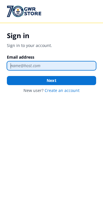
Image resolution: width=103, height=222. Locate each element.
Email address (20, 57)
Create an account (62, 90)
